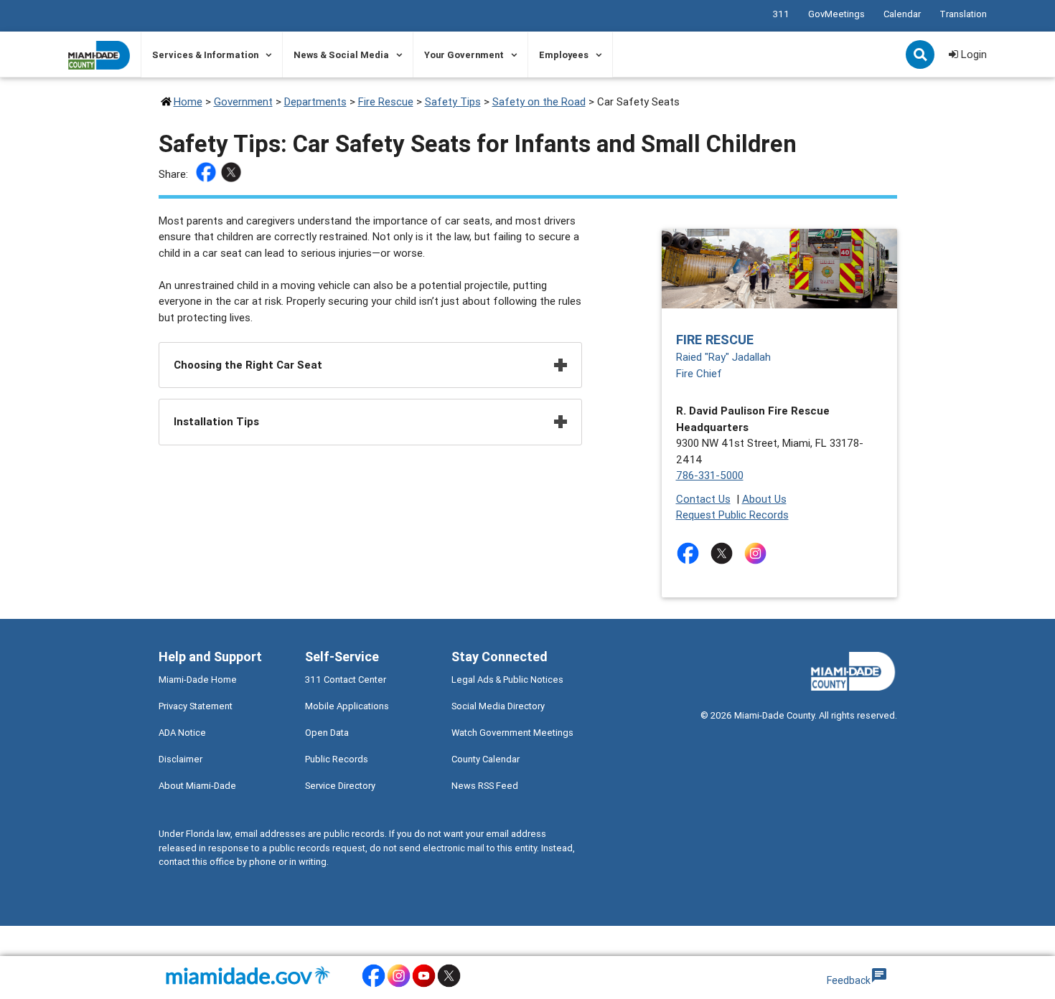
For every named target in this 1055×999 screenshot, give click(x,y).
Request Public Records (732, 514)
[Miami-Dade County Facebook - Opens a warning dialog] (373, 985)
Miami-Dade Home (198, 679)
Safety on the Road (539, 101)
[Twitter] (232, 174)
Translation (963, 14)
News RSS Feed (484, 786)
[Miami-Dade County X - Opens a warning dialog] (448, 985)
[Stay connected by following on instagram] (758, 553)
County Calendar (485, 759)
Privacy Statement (196, 706)
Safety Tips (453, 101)
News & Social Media (341, 55)
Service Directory (340, 786)
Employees (564, 55)
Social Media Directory (498, 706)
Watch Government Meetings (512, 732)
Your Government (464, 55)
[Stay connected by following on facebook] (690, 553)
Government (243, 101)
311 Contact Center (345, 679)
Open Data (327, 732)
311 (781, 14)
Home (188, 101)
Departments (315, 101)
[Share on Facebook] (207, 174)
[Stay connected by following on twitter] (724, 553)
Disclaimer (180, 759)
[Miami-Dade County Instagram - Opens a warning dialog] (398, 985)
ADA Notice (182, 732)
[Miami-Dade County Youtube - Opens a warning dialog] (423, 985)
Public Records (336, 759)
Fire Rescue (385, 101)
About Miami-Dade (197, 786)
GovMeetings (836, 14)
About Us (764, 499)
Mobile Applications (347, 706)
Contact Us (703, 499)
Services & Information (205, 55)
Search (921, 56)
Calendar (902, 14)
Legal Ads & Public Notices (507, 679)
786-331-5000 (710, 475)
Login (972, 54)
